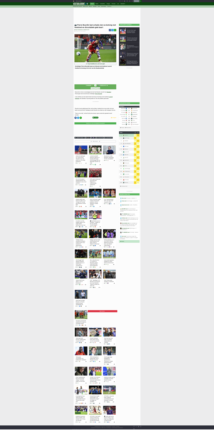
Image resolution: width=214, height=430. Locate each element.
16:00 (129, 120)
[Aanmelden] (75, 138)
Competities (102, 3)
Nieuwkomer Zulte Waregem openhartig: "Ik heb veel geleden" (109, 157)
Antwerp (124, 120)
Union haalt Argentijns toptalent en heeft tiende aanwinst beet (109, 261)
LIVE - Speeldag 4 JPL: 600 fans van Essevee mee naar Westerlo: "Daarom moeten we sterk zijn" (95, 283)
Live (118, 3)
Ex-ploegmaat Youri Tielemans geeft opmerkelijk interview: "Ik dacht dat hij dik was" (81, 399)
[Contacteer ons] (129, 1)
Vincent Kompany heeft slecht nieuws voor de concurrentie (94, 340)
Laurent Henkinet (109, 137)
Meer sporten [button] (78, 1)
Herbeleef (93, 88)
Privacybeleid (108, 426)
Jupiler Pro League (80, 137)
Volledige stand (124, 186)
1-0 (95, 85)
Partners (117, 426)
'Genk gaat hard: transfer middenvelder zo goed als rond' (81, 340)
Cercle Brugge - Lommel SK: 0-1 (129, 201)
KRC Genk (123, 108)
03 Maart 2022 (77, 31)
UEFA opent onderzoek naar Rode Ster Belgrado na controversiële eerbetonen (95, 182)
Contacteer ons (97, 426)
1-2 (129, 116)
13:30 (129, 118)
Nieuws (92, 3)
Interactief (123, 3)
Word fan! (86, 6)
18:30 (129, 122)
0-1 (129, 114)
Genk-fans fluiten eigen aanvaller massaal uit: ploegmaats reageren (131, 31)
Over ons (103, 426)
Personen (113, 3)
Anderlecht (134, 122)
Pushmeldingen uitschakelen (117, 427)
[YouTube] (124, 1)
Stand (99, 6)
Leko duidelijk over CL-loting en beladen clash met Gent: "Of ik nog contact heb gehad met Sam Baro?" (128, 224)
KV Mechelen (135, 110)
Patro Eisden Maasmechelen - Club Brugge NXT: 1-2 (127, 215)
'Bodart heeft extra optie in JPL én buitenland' (80, 282)
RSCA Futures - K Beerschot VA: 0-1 (128, 229)
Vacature (113, 426)
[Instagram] (127, 1)
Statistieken (103, 6)
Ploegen (108, 3)
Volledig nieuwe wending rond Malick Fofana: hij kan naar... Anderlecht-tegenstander (80, 242)
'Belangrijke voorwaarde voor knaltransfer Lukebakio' (81, 358)
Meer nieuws (95, 141)
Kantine (96, 3)
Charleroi (134, 112)
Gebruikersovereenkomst (96, 427)
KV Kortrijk (123, 112)
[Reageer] (100, 164)
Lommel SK (134, 114)
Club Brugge (134, 118)
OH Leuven (123, 116)
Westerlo (124, 124)
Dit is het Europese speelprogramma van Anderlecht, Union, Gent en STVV (128, 210)
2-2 (129, 110)
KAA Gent (124, 118)
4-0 (129, 108)
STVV (133, 120)
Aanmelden (136, 1)
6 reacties (83, 31)
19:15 (129, 124)
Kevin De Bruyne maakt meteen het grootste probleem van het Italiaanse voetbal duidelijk (95, 202)
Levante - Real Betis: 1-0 (128, 205)
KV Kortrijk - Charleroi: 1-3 (129, 233)
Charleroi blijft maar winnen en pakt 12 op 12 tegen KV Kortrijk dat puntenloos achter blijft (81, 202)
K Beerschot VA (104, 85)
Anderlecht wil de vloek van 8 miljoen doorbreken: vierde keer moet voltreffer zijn (132, 54)
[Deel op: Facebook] (110, 30)
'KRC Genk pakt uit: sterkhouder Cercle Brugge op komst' (94, 358)
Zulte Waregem (135, 124)
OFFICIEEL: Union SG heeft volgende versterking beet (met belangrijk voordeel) (132, 39)
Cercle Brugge (123, 114)
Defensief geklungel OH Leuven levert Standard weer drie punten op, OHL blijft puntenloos (80, 158)
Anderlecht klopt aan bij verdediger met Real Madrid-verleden (109, 379)
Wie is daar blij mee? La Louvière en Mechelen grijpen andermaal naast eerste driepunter (94, 262)
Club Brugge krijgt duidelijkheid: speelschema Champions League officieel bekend (108, 359)
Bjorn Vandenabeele (79, 29)
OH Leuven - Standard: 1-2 (129, 198)
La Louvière (123, 110)
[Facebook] (120, 1)
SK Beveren (134, 108)
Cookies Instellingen (107, 427)
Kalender (95, 6)
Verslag (98, 88)
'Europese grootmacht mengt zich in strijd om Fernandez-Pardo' (81, 322)
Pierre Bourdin (98, 93)
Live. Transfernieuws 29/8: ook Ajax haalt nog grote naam (108, 201)
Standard (88, 85)
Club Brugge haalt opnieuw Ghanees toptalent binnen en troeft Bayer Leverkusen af (80, 262)
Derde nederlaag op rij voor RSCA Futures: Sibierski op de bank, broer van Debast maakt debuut (109, 242)
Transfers (109, 6)
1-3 (129, 112)
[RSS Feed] (132, 1)
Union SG (124, 122)
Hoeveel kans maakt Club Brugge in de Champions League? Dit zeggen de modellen (94, 399)
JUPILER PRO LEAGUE (77, 6)
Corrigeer (114, 117)
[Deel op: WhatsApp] (115, 30)
